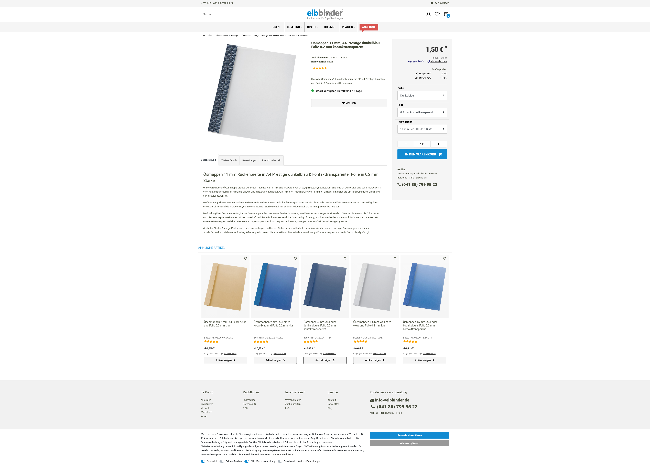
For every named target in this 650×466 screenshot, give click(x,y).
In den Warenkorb (420, 154)
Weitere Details (229, 160)
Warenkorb (206, 412)
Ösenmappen (222, 36)
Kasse (204, 416)
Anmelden (206, 400)
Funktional (289, 461)
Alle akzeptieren (409, 443)
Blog (330, 408)
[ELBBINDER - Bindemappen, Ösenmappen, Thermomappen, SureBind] (325, 14)
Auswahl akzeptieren (409, 435)
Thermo (329, 27)
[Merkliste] (437, 15)
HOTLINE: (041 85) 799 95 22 (217, 3)
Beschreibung (208, 159)
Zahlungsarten (293, 404)
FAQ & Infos (441, 3)
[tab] (208, 160)
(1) (329, 68)
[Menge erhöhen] (438, 144)
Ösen (276, 27)
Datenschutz (249, 404)
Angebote (369, 27)
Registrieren (207, 404)
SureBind (293, 27)
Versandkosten (438, 61)
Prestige (234, 36)
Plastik (348, 27)
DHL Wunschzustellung (263, 461)
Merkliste (350, 102)
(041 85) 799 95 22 (419, 184)
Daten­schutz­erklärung (282, 454)
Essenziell (212, 461)
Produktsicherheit (271, 160)
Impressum (249, 400)
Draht (312, 27)
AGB (245, 408)
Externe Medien (234, 461)
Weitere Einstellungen (309, 461)
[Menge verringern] (405, 144)
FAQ (287, 408)
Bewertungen (249, 160)
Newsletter (333, 404)
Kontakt (332, 400)
